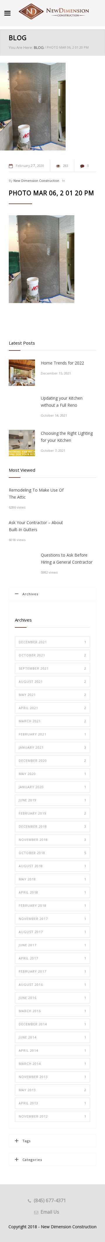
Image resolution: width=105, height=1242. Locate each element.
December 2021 (52, 642)
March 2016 (52, 1011)
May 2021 (52, 694)
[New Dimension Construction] (54, 11)
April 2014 (52, 1050)
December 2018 (52, 826)
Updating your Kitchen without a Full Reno (62, 401)
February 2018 (52, 905)
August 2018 (52, 866)
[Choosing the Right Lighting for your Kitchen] (22, 443)
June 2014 (52, 1037)
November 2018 (52, 839)
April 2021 (52, 708)
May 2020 (52, 773)
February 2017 (52, 971)
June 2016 (52, 997)
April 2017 (52, 958)
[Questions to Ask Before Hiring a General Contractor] (22, 565)
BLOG (18, 37)
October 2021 (52, 655)
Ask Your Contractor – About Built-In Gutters (36, 526)
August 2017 (52, 932)
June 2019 (52, 800)
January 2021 (52, 747)
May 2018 (52, 879)
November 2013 (52, 1077)
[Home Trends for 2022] (22, 373)
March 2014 (52, 1063)
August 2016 (52, 984)
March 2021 (52, 721)
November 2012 (52, 1116)
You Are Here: (21, 47)
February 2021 (52, 734)
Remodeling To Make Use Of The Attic (36, 493)
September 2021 (52, 668)
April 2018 (52, 892)
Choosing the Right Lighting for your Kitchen (67, 436)
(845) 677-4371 (50, 1200)
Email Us (50, 1212)
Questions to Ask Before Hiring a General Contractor (66, 558)
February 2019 (52, 813)
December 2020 (52, 760)
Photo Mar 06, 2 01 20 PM (51, 193)
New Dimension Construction (36, 180)
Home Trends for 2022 (62, 363)
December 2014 (52, 1024)
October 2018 (52, 853)
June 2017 (52, 945)
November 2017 (52, 918)
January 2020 (52, 787)
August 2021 (52, 681)
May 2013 (52, 1090)
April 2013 (52, 1103)
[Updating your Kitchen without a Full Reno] (22, 408)
